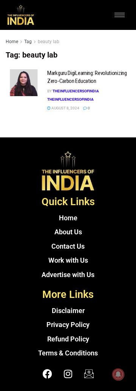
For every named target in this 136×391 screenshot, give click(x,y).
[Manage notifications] (118, 374)
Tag (28, 41)
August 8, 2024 (65, 108)
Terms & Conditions (68, 353)
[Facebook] (47, 374)
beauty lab (48, 41)
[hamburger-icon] (119, 14)
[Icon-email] (88, 374)
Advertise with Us (68, 275)
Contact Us (68, 246)
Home (12, 41)
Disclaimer (68, 311)
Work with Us (68, 260)
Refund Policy (68, 339)
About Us (68, 232)
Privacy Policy (68, 325)
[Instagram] (68, 374)
